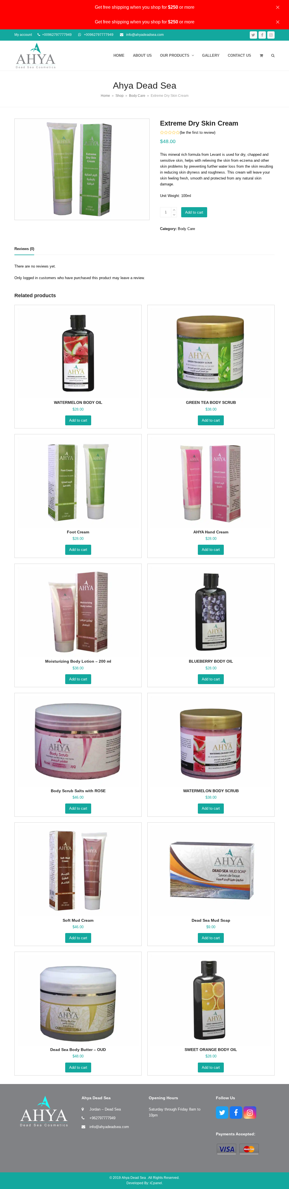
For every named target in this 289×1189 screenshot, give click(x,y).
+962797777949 (102, 1118)
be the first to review (197, 132)
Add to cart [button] (78, 420)
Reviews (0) (24, 249)
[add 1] (174, 209)
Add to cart (194, 212)
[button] (261, 56)
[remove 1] (174, 214)
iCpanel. (156, 1183)
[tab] (24, 249)
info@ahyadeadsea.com (109, 1127)
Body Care (186, 229)
